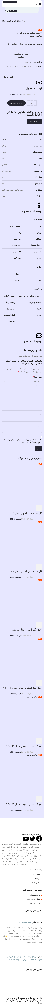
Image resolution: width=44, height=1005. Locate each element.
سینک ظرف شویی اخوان (11, 21)
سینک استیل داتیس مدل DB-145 (24, 746)
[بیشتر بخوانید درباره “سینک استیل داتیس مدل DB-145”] (39, 741)
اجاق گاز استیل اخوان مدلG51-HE (22, 687)
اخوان (26, 21)
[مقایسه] (26, 508)
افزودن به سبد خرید (16, 103)
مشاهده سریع (32, 508)
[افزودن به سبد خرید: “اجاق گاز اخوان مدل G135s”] (39, 625)
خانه (32, 21)
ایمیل (39, 426)
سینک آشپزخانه (25, 66)
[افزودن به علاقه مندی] (19, 508)
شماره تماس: (30, 922)
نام (40, 414)
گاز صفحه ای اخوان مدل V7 (26, 571)
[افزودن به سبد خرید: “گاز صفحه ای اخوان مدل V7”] (39, 567)
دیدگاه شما (37, 386)
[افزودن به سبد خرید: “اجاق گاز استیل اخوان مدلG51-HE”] (39, 683)
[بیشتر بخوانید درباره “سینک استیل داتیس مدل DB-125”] (39, 799)
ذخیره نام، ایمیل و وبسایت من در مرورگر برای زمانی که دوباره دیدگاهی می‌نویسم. (22, 441)
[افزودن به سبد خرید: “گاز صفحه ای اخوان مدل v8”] (39, 508)
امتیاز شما (37, 377)
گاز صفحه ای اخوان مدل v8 (26, 513)
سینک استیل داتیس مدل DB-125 (24, 804)
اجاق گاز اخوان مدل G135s (27, 629)
